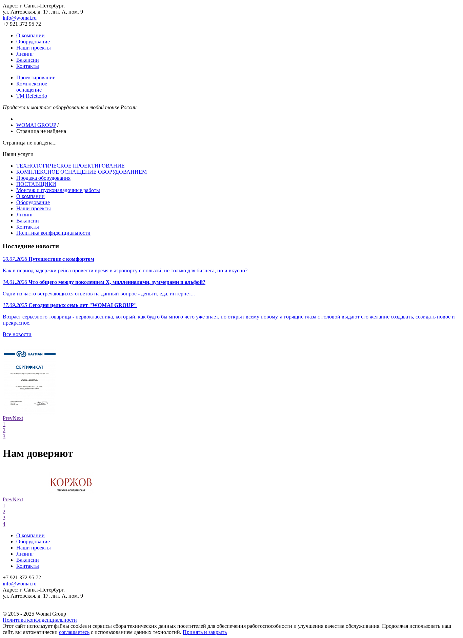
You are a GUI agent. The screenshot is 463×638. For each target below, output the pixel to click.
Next (18, 418)
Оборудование (33, 41)
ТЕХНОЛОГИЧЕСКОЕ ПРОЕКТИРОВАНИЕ (70, 166)
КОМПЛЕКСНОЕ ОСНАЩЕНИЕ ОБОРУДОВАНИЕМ (81, 172)
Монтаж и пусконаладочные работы (58, 190)
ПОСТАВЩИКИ (36, 184)
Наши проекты (33, 48)
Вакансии (27, 60)
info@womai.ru (20, 18)
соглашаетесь (74, 632)
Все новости (17, 334)
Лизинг (25, 54)
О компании (30, 35)
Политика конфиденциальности (53, 233)
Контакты (27, 66)
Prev (8, 418)
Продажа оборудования (43, 178)
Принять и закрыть (205, 632)
